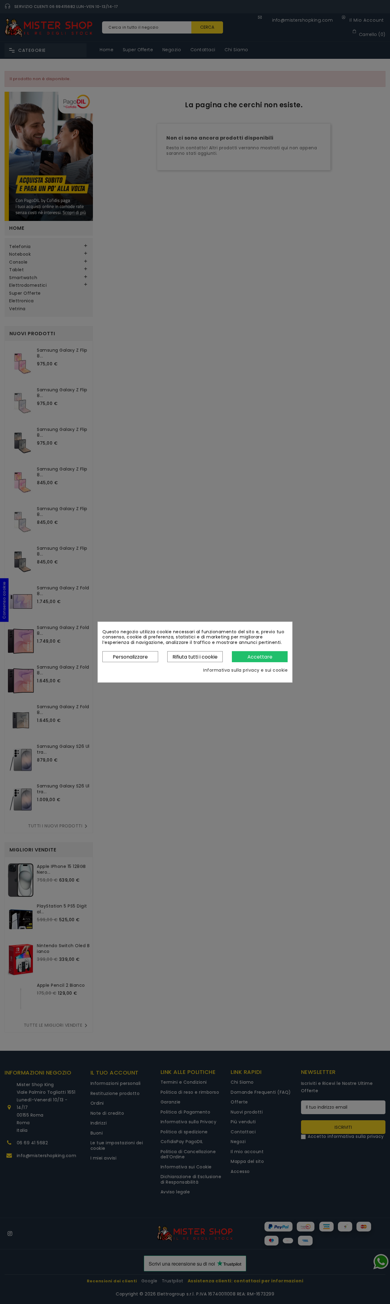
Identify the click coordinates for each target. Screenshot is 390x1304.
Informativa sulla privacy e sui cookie (245, 670)
